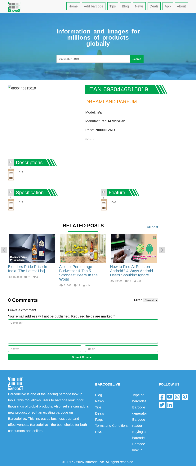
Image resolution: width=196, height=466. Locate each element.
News (139, 6)
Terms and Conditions (111, 426)
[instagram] (177, 397)
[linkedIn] (170, 404)
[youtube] (170, 397)
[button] (4, 250)
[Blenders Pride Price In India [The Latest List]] (32, 248)
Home (73, 6)
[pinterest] (185, 397)
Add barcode (93, 6)
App (168, 6)
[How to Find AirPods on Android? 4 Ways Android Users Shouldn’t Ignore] (134, 248)
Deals (154, 6)
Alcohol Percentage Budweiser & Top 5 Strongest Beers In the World (78, 273)
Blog (125, 6)
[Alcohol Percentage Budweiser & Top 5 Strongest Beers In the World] (83, 248)
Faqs (99, 419)
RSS (98, 432)
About (181, 6)
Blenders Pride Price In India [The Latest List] (27, 269)
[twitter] (162, 404)
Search (136, 58)
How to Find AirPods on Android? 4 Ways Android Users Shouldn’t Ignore (131, 271)
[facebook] (162, 397)
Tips (112, 6)
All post (152, 227)
